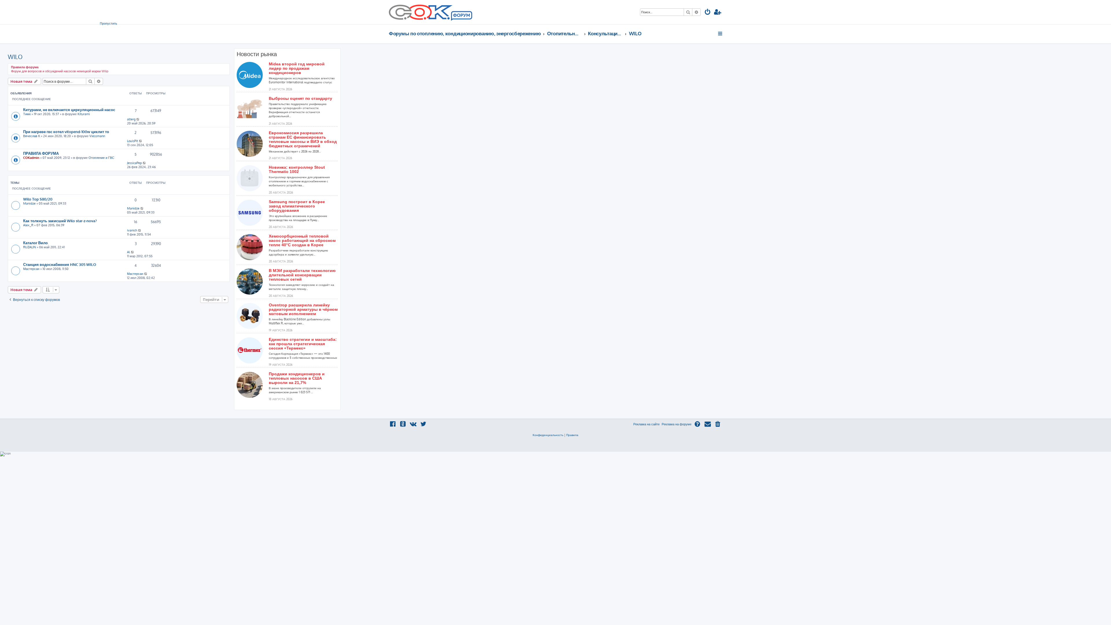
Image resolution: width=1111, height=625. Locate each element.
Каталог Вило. (36, 242)
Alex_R (28, 225)
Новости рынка (257, 54)
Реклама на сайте (646, 424)
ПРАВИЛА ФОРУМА (41, 153)
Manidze (29, 203)
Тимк (27, 114)
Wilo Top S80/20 (37, 198)
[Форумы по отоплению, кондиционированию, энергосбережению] (461, 16)
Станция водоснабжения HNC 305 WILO (59, 264)
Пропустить (108, 23)
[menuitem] (708, 12)
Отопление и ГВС (101, 158)
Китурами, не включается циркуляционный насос (69, 109)
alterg (131, 119)
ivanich (132, 230)
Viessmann (97, 136)
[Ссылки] (721, 33)
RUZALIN (29, 247)
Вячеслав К (31, 136)
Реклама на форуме (676, 424)
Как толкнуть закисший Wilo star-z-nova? (60, 220)
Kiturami (84, 114)
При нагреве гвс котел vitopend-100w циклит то (66, 131)
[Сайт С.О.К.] (430, 12)
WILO (15, 56)
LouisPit (132, 141)
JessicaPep (134, 163)
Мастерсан (31, 269)
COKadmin (31, 158)
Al (128, 252)
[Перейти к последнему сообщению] (138, 119)
